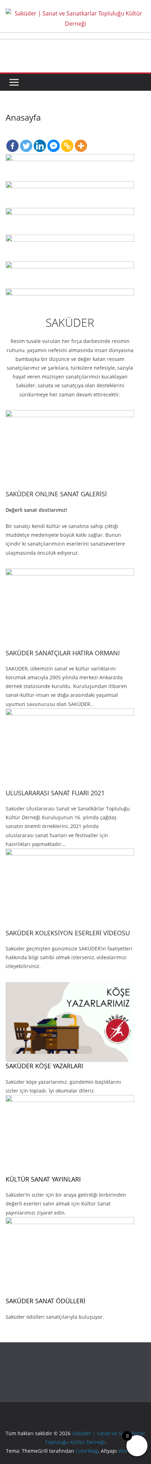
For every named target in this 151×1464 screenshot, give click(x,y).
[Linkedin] (40, 140)
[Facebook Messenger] (53, 140)
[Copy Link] (67, 140)
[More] (81, 140)
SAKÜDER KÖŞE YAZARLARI (44, 1066)
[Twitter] (26, 140)
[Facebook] (12, 140)
